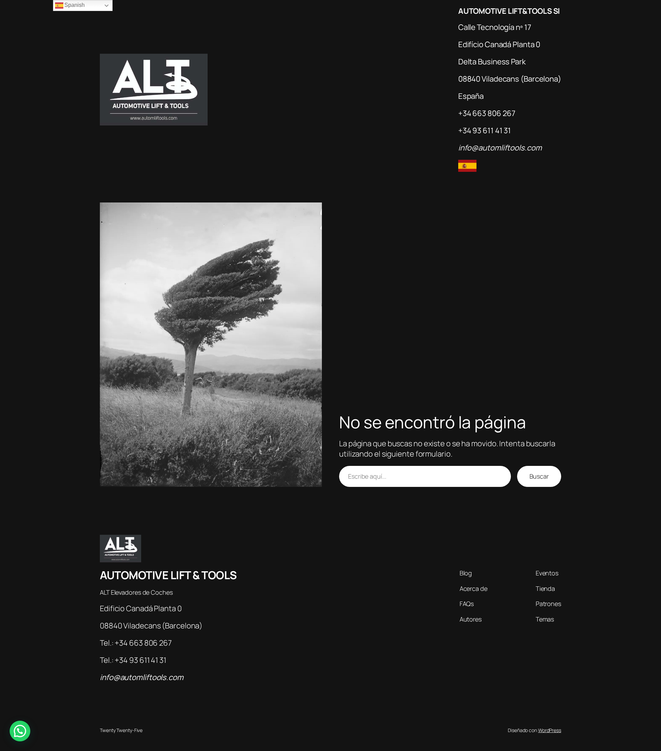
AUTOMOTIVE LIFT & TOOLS (168, 575)
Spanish (74, 5)
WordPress (549, 730)
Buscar (539, 476)
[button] (20, 731)
